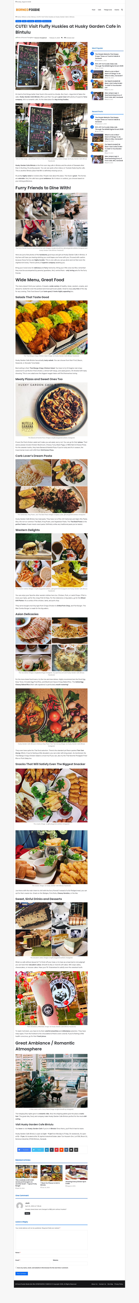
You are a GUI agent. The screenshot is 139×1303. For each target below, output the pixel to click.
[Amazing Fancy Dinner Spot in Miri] (77, 1172)
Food (93, 10)
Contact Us (102, 1284)
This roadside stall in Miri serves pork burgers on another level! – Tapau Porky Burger (26, 1183)
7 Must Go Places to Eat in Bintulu (50, 1184)
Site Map (110, 1284)
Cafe (99, 10)
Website (55, 1260)
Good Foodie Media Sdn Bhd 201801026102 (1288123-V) (35, 1284)
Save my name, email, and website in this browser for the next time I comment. (42, 1268)
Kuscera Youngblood (40, 38)
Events (117, 10)
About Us (94, 1284)
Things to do (108, 10)
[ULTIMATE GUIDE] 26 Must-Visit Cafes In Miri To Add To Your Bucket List (113, 84)
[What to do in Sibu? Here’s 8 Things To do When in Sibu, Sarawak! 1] (97, 74)
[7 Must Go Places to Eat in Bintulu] (51, 1173)
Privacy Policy (118, 1284)
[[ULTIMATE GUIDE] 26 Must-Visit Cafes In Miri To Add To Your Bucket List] (97, 84)
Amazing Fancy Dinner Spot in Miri (76, 1183)
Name (17, 1252)
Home (19, 17)
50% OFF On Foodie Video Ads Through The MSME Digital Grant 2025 (109, 65)
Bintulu (33, 17)
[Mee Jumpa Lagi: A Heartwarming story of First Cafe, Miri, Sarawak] (97, 96)
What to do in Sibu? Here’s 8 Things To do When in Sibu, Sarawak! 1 (114, 73)
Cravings (30, 21)
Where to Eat (26, 17)
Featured (38, 21)
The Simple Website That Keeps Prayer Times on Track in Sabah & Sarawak (107, 56)
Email (17, 1260)
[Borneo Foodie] (33, 9)
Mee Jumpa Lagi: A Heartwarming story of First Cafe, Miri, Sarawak (114, 95)
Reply (27, 1213)
